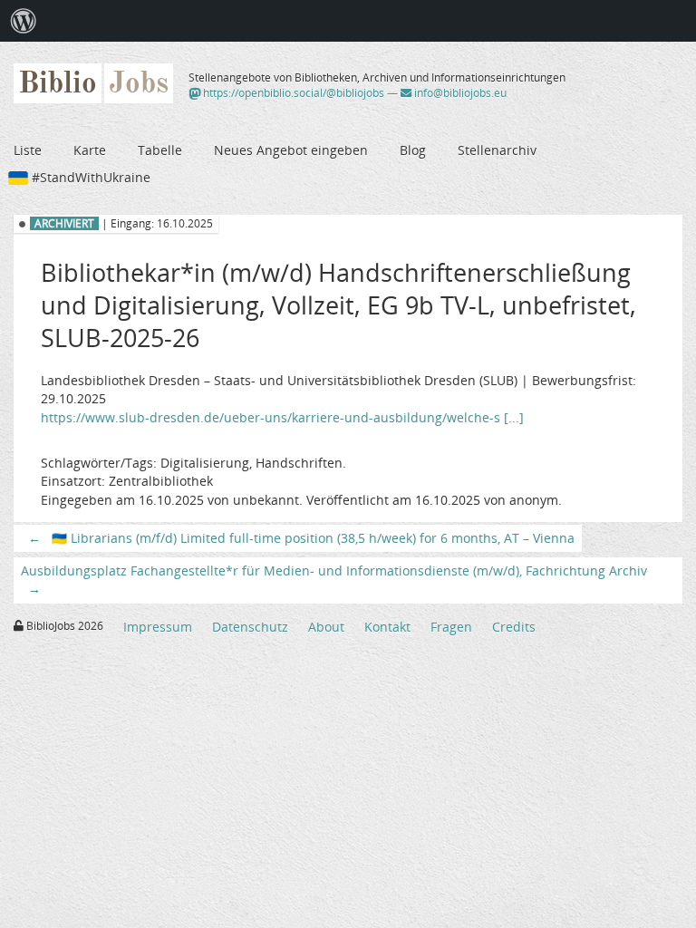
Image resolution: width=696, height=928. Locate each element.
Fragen (451, 626)
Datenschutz (250, 626)
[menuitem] (23, 21)
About (326, 626)
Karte (89, 150)
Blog (413, 150)
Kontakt (387, 626)
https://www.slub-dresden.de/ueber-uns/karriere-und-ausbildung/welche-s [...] (282, 417)
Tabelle (160, 150)
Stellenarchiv (497, 150)
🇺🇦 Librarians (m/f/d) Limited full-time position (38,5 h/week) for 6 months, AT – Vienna (301, 537)
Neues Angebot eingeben (291, 150)
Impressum (157, 626)
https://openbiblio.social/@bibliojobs (292, 93)
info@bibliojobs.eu (459, 93)
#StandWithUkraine (91, 177)
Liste (28, 150)
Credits (514, 626)
